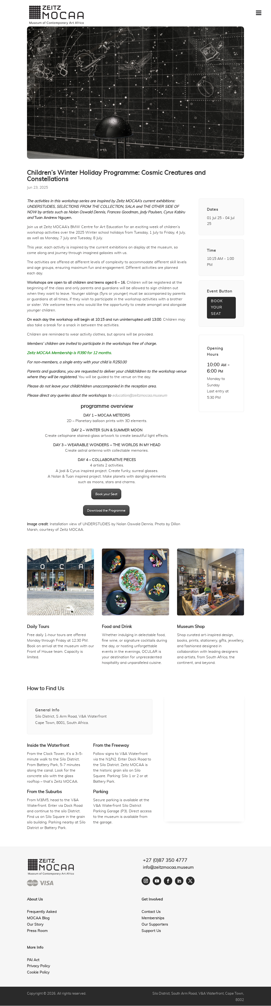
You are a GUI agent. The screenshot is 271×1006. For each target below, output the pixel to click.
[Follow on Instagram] (146, 881)
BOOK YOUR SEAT (217, 307)
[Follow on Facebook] (168, 881)
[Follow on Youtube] (157, 881)
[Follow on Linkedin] (179, 881)
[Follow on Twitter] (190, 881)
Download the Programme (106, 510)
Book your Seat (106, 494)
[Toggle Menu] (258, 12)
